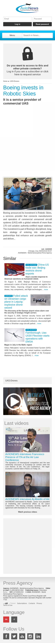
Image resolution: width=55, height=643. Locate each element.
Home (5, 81)
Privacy (39, 603)
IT (14, 619)
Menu (12, 35)
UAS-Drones (14, 81)
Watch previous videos (27, 512)
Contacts (32, 603)
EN (6, 619)
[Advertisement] (27, 146)
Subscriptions (22, 603)
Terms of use (7, 605)
